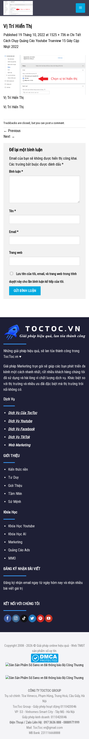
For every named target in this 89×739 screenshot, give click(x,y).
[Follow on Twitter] (32, 618)
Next (9, 136)
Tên (12, 211)
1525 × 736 (58, 35)
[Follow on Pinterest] (40, 618)
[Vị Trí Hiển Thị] (44, 74)
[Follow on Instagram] (16, 618)
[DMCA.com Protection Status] (44, 658)
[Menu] (80, 8)
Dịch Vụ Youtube (20, 421)
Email (13, 232)
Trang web (15, 253)
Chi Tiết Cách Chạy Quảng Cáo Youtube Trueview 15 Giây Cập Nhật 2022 (42, 41)
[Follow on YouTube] (48, 618)
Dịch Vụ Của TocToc (22, 413)
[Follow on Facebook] (7, 618)
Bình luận (16, 172)
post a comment (54, 123)
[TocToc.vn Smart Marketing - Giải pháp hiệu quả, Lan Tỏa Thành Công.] (30, 8)
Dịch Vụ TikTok (19, 437)
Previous (12, 131)
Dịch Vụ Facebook (21, 429)
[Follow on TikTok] (24, 618)
